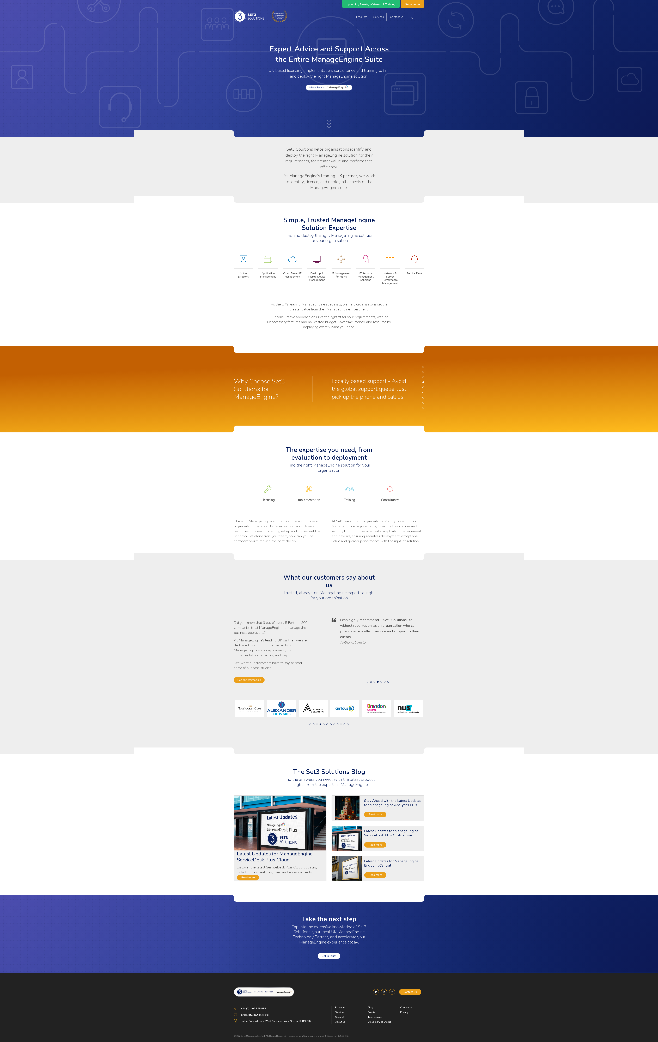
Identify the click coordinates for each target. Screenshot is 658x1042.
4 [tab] (423, 382)
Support (339, 1017)
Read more (248, 877)
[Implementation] (309, 491)
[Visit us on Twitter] (376, 992)
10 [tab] (341, 724)
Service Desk (414, 273)
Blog (370, 1007)
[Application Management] (268, 261)
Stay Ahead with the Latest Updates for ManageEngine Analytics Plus (392, 802)
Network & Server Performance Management (390, 278)
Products (361, 17)
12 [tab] (348, 724)
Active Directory (243, 275)
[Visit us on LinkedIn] (384, 992)
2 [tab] (423, 372)
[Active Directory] (243, 261)
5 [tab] (423, 387)
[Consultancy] (390, 491)
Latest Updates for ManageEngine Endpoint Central (391, 863)
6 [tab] (423, 392)
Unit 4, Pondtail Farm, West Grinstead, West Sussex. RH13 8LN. (276, 1021)
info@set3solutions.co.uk (255, 1014)
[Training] (349, 491)
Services (378, 17)
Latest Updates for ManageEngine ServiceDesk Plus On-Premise (391, 833)
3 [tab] (423, 377)
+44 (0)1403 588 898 (253, 1008)
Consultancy (390, 500)
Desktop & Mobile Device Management (316, 277)
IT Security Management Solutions (366, 277)
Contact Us (410, 992)
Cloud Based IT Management (292, 275)
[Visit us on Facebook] (392, 992)
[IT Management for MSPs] (341, 261)
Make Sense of (318, 87)
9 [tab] (423, 408)
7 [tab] (423, 398)
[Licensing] (268, 491)
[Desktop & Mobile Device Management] (317, 261)
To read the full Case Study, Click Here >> (373, 659)
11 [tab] (344, 724)
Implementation (308, 500)
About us (340, 1021)
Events (371, 1012)
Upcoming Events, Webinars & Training (370, 4)
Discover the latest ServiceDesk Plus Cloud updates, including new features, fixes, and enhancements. (277, 870)
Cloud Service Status (379, 1021)
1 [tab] (423, 367)
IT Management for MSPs (341, 275)
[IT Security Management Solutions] (365, 261)
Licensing (268, 500)
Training (349, 500)
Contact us (396, 17)
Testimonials (375, 1017)
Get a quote (412, 4)
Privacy (404, 1012)
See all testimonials (249, 680)
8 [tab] (423, 403)
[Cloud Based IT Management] (292, 261)
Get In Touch (329, 956)
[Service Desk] (414, 261)
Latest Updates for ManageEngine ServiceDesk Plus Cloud (275, 856)
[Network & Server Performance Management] (390, 261)
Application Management (268, 275)
